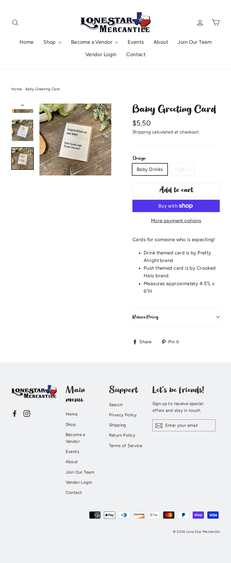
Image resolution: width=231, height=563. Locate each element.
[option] (75, 139)
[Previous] (22, 106)
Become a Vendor (92, 42)
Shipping (141, 132)
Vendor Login (101, 54)
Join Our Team (195, 42)
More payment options (176, 220)
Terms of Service (126, 445)
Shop (50, 42)
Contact (136, 54)
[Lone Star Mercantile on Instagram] (26, 413)
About (161, 42)
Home (26, 42)
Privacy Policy (123, 414)
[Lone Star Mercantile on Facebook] (14, 413)
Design (138, 158)
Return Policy (145, 317)
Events (136, 42)
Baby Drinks (150, 169)
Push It (182, 169)
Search (116, 404)
